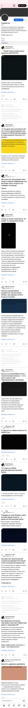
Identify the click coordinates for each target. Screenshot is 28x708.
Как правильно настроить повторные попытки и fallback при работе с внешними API (14, 623)
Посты (3, 38)
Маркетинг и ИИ (9, 426)
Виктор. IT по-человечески (13, 660)
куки (11, 700)
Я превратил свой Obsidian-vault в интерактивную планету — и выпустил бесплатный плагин (13, 517)
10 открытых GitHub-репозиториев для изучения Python (11, 470)
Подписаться (18, 19)
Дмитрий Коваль (10, 616)
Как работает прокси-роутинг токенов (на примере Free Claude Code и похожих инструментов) (13, 561)
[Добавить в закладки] (6, 170)
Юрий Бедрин (9, 47)
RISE (6, 175)
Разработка (8, 48)
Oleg (6, 511)
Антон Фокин (9, 369)
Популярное (4, 43)
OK (24, 700)
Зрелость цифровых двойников (13, 664)
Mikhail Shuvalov (9, 286)
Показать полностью (7, 92)
